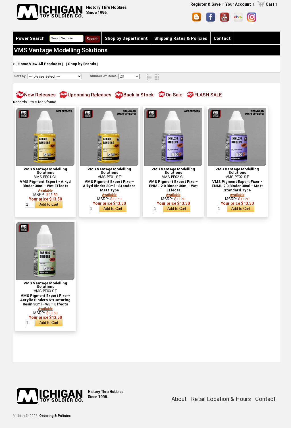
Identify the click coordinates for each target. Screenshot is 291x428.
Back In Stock (138, 95)
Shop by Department (126, 38)
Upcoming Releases (89, 95)
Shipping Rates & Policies (180, 38)
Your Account (238, 4)
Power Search (30, 38)
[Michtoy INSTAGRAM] (252, 18)
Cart (270, 4)
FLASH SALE (208, 95)
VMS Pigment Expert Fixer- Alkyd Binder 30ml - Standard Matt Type (109, 185)
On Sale (174, 95)
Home (23, 64)
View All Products (45, 64)
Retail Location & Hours (221, 399)
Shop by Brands (82, 64)
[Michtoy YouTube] (225, 18)
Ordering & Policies (55, 416)
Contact (222, 38)
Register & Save (205, 4)
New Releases (40, 95)
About (179, 399)
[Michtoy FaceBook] (211, 18)
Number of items (103, 76)
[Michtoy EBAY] (239, 18)
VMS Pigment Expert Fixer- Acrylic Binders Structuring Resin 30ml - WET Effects (45, 299)
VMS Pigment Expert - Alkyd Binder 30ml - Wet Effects (45, 183)
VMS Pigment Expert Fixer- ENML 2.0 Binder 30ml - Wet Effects (173, 185)
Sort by (20, 76)
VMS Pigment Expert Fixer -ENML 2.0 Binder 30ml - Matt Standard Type (237, 185)
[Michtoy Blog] (197, 18)
